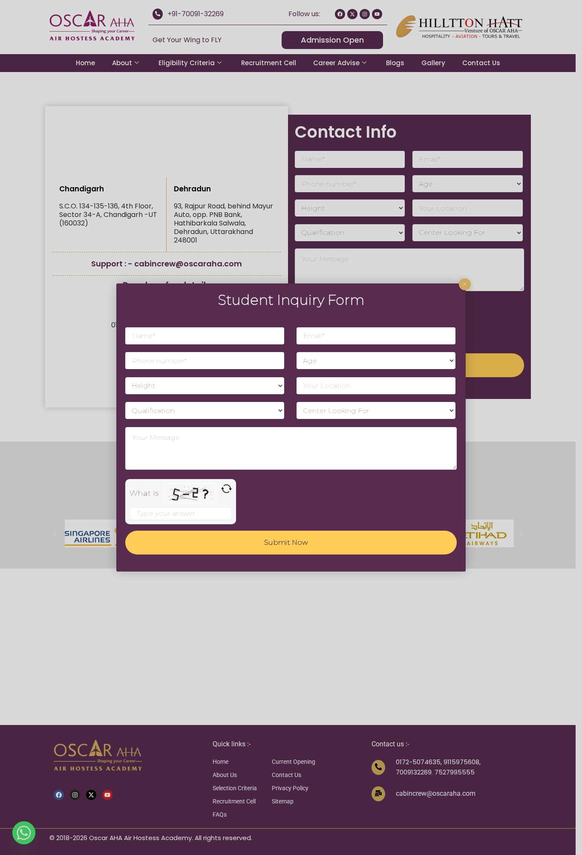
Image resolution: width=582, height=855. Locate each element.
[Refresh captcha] (226, 488)
